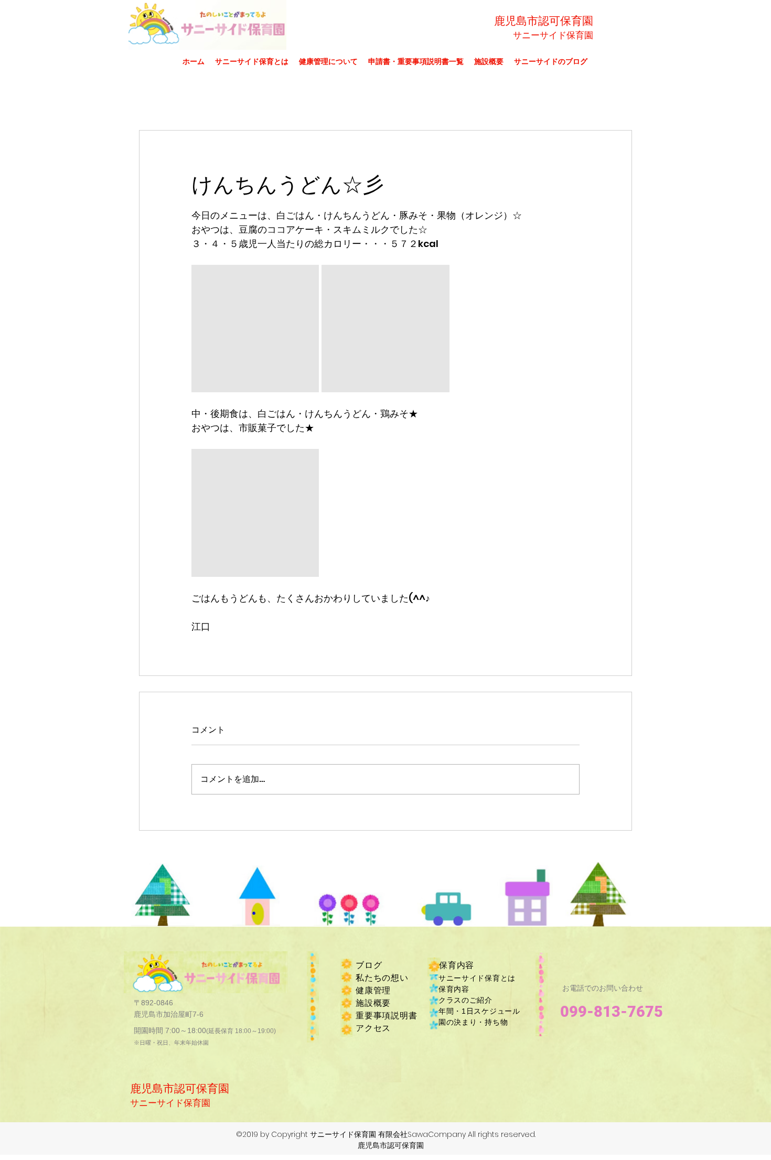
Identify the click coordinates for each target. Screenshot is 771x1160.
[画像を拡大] (255, 328)
